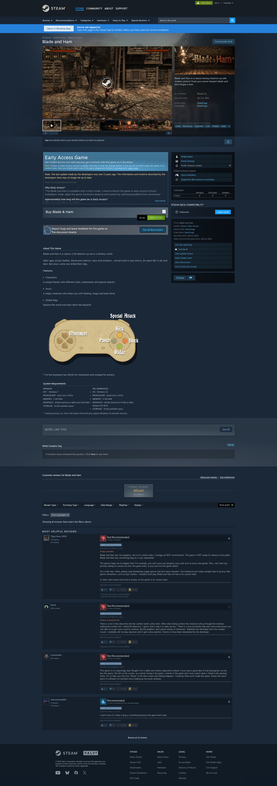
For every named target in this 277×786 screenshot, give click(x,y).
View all (231, 445)
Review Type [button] (50, 505)
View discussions (182, 262)
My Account (211, 773)
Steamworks (135, 767)
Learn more (133, 168)
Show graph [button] (224, 505)
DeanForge (202, 103)
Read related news (183, 258)
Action (178, 126)
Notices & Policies (187, 767)
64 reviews (55, 542)
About (109, 8)
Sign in (48, 140)
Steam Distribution (138, 773)
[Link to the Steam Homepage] (54, 11)
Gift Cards (134, 778)
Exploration (199, 126)
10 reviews (55, 706)
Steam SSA (135, 762)
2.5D (208, 126)
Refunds (182, 778)
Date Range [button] (106, 505)
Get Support (211, 767)
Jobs (159, 762)
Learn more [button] (223, 212)
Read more (160, 201)
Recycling (161, 773)
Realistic (215, 126)
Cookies (182, 773)
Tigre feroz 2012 (59, 536)
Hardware (161, 767)
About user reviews (208, 477)
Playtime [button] (123, 505)
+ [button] (229, 126)
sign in (217, 3)
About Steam (136, 757)
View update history (184, 253)
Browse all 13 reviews (137, 738)
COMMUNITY (94, 8)
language (227, 3)
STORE (80, 8)
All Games (46, 37)
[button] (47, 20)
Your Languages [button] (59, 515)
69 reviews (55, 658)
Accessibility (185, 762)
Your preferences (227, 477)
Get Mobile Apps (214, 762)
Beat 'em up (187, 126)
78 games (54, 703)
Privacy (182, 757)
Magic (223, 126)
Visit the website (183, 245)
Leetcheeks (56, 655)
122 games (55, 540)
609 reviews (55, 608)
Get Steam (211, 757)
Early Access (193, 226)
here (93, 454)
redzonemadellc (59, 699)
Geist (53, 605)
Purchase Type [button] (70, 505)
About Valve (162, 757)
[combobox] (194, 20)
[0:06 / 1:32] (107, 82)
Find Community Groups (186, 266)
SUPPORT (121, 8)
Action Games (60, 37)
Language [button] (89, 505)
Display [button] (137, 505)
